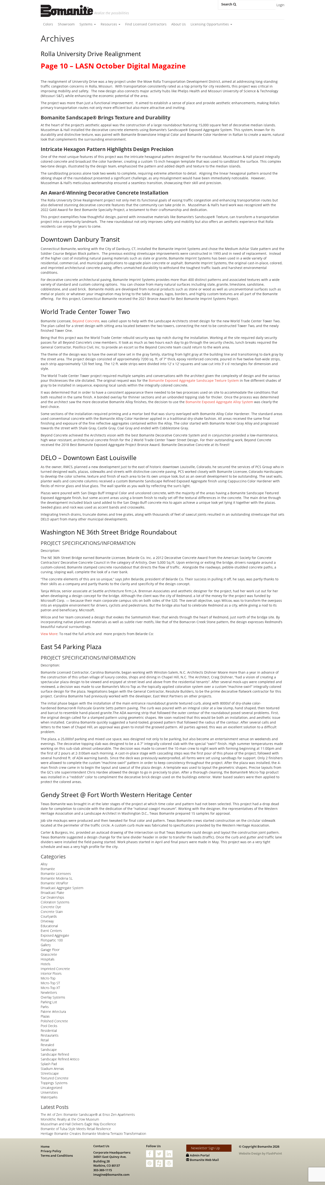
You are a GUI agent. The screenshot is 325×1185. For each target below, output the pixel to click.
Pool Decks (49, 1025)
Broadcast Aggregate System (62, 888)
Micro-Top (48, 978)
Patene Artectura (53, 1011)
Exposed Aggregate (55, 935)
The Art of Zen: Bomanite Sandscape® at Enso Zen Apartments (88, 1114)
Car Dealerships (52, 897)
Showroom (66, 24)
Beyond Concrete (85, 321)
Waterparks (49, 1097)
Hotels (45, 964)
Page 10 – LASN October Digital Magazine (113, 66)
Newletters (49, 992)
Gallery (46, 945)
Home (45, 1146)
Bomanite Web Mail (204, 1160)
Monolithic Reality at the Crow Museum (70, 1119)
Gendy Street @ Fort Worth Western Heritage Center (116, 794)
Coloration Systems (55, 902)
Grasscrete (49, 954)
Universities (49, 1092)
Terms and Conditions (57, 1155)
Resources (109, 24)
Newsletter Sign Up (205, 1148)
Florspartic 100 (52, 940)
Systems (86, 24)
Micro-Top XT (50, 987)
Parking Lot (49, 1002)
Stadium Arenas (52, 1068)
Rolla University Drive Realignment (91, 53)
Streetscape (50, 1073)
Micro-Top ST (50, 983)
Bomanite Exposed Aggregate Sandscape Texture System (194, 380)
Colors (48, 24)
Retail (45, 1040)
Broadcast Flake (52, 892)
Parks (45, 1006)
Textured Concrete (55, 1078)
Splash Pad (49, 1064)
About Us (178, 24)
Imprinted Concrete (55, 968)
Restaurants (50, 1035)
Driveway (47, 921)
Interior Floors (51, 973)
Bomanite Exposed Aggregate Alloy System (219, 402)
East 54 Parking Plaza (71, 646)
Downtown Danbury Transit (80, 239)
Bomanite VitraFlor (54, 883)
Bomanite (48, 869)
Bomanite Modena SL (57, 878)
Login (280, 5)
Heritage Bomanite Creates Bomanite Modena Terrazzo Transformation (93, 1133)
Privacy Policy (51, 1151)
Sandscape (49, 1049)
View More (49, 634)
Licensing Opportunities (210, 24)
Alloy (44, 864)
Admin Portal (199, 1155)
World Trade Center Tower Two (85, 311)
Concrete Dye (51, 907)
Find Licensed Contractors (146, 24)
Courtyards (49, 916)
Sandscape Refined (55, 1054)
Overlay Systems (53, 997)
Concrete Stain (52, 911)
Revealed (47, 1045)
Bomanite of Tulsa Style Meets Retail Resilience (76, 1128)
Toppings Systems (54, 1083)
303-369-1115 (102, 1170)
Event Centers (51, 930)
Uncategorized (51, 1087)
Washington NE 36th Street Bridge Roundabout (109, 532)
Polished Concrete (54, 1021)
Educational (49, 926)
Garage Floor (50, 949)
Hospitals (47, 959)
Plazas (45, 1016)
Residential (49, 1030)
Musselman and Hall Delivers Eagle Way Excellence (78, 1124)
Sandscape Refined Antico (60, 1059)
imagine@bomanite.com (111, 1174)
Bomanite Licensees (56, 873)
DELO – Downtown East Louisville (89, 457)
